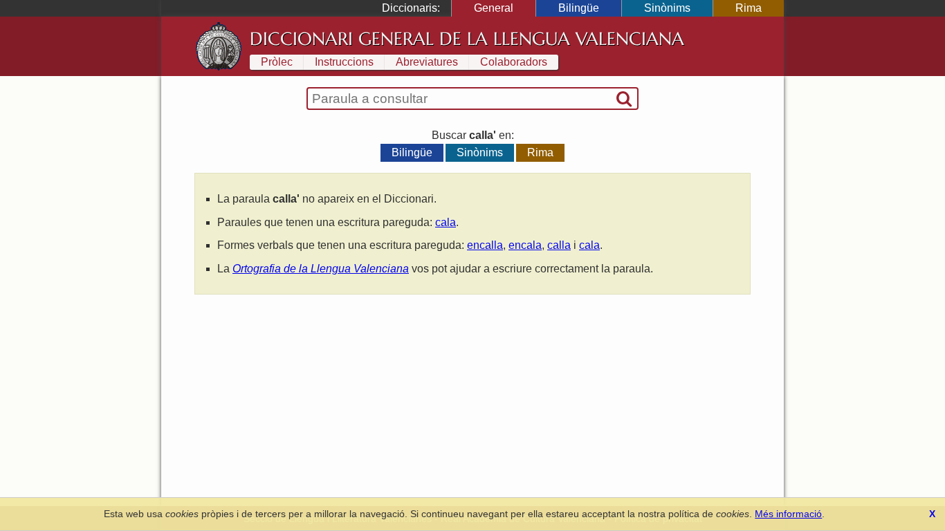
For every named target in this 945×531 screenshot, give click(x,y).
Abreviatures (427, 62)
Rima (748, 8)
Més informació (788, 513)
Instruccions (344, 62)
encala (525, 245)
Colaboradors (513, 62)
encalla (485, 245)
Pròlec (277, 62)
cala (445, 222)
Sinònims (667, 8)
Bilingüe (578, 8)
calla (559, 245)
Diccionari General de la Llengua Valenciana (467, 39)
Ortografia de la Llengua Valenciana (320, 268)
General (493, 8)
